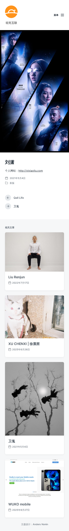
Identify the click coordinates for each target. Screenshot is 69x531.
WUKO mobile (19, 504)
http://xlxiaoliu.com (30, 170)
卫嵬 (11, 441)
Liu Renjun (16, 277)
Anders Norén (40, 524)
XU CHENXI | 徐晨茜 (24, 344)
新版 (12, 183)
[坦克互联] (11, 15)
